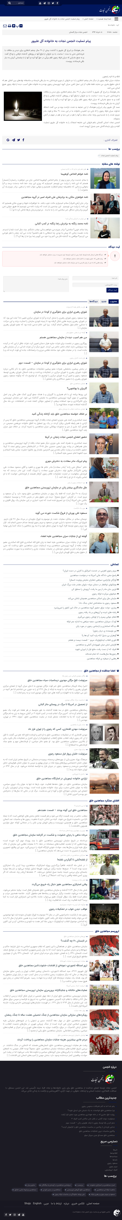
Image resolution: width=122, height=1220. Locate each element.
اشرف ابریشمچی (111, 1169)
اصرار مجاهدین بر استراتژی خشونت (102, 1185)
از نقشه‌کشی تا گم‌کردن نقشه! (72, 859)
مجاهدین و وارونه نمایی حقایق (25, 1189)
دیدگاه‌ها (93, 301)
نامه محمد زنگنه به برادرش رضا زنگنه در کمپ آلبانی (61, 224)
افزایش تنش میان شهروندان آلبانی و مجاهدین (96, 644)
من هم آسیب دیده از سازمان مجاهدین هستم (63, 337)
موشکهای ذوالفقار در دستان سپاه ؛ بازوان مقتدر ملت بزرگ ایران (89, 584)
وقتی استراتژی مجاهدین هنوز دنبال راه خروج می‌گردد (59, 884)
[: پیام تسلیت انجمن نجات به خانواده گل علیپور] (5, 25)
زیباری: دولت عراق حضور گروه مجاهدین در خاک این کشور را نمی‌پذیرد (85, 607)
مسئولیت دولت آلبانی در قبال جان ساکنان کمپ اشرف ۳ (93, 1118)
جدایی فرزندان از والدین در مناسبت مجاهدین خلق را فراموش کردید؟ (88, 1126)
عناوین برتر (31, 1185)
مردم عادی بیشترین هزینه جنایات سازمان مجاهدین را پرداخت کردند (52, 1039)
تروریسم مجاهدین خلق (107, 931)
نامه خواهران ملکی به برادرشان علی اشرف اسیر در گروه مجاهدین (54, 197)
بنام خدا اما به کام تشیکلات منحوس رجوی (98, 1106)
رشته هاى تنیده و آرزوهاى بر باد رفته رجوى (97, 612)
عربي (46, 1203)
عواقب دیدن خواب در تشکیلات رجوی (68, 909)
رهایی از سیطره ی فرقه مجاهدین (102, 658)
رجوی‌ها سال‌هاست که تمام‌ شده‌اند (101, 654)
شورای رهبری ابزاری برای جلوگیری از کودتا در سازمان (60, 312)
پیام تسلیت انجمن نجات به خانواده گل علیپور (61, 41)
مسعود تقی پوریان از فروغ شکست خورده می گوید (61, 513)
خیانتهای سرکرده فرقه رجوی (104, 594)
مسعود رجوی (112, 1163)
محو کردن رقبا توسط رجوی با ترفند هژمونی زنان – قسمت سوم (90, 1122)
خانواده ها (111, 25)
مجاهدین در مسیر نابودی (52, 1189)
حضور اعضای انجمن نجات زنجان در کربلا (66, 437)
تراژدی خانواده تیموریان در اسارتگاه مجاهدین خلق (61, 778)
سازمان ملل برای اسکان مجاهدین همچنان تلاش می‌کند (92, 598)
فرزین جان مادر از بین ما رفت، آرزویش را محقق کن (94, 589)
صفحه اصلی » (88, 18)
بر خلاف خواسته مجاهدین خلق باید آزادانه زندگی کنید (59, 414)
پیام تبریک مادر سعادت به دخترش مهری (66, 461)
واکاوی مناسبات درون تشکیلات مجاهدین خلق (97, 1131)
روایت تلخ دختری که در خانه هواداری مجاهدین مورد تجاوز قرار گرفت (88, 1114)
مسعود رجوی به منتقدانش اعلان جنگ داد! (98, 603)
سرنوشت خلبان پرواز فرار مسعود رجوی (67, 753)
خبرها (115, 1149)
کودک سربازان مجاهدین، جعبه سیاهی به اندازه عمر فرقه (92, 621)
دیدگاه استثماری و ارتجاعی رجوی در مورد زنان (96, 626)
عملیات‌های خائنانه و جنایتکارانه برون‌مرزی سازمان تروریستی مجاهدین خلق (48, 990)
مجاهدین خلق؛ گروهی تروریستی (78, 1189)
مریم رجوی (113, 1166)
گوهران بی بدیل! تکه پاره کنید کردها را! (99, 635)
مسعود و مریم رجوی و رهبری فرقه (103, 1194)
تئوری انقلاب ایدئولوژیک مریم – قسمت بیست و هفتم (92, 640)
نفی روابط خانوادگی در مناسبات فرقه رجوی (70, 1194)
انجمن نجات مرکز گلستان (78, 32)
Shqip (27, 1203)
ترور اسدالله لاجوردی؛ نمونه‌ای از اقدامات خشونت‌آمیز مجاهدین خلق (53, 965)
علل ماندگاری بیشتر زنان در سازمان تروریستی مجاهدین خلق (56, 488)
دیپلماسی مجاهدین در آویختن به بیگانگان (56, 1185)
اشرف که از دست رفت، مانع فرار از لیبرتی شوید (96, 649)
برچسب (80, 1185)
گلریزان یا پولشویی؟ (77, 388)
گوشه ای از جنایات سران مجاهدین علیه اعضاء (64, 536)
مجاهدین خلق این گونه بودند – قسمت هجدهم (62, 810)
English (37, 1203)
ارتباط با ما (56, 1203)
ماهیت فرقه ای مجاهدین (106, 1189)
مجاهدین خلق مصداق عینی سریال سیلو (99, 1135)
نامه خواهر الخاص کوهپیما (74, 174)
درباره (66, 1203)
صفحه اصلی (93, 1203)
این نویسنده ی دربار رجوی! (105, 631)
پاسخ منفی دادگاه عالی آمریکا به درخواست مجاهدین (93, 575)
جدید (103, 301)
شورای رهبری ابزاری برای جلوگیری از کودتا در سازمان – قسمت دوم (53, 363)
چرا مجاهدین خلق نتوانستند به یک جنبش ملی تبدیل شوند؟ (91, 1110)
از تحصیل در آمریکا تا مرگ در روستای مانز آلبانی (62, 704)
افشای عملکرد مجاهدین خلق (104, 801)
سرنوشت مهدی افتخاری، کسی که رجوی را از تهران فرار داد (57, 729)
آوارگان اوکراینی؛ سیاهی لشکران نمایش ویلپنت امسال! (93, 580)
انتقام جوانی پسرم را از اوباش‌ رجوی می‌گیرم (97, 617)
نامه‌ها (115, 1159)
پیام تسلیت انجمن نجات (109, 155)
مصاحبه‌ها (113, 1156)
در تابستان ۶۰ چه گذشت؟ (74, 940)
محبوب (113, 301)
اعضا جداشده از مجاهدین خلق (100, 671)
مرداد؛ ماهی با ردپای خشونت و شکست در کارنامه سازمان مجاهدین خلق (50, 835)
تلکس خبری (77, 1203)
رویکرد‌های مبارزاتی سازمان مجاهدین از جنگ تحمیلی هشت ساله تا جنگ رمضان (46, 1015)
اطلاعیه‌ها (113, 1153)
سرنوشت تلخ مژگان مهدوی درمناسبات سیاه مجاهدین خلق (57, 680)
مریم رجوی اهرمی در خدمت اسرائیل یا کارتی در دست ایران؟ (90, 570)
